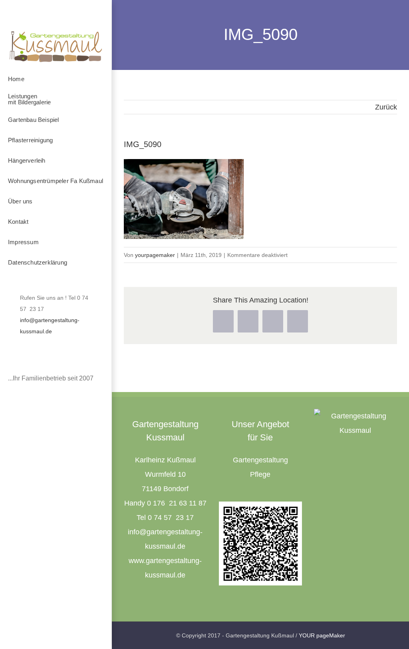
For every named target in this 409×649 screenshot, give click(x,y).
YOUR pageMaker (322, 635)
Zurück (386, 107)
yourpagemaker (155, 255)
